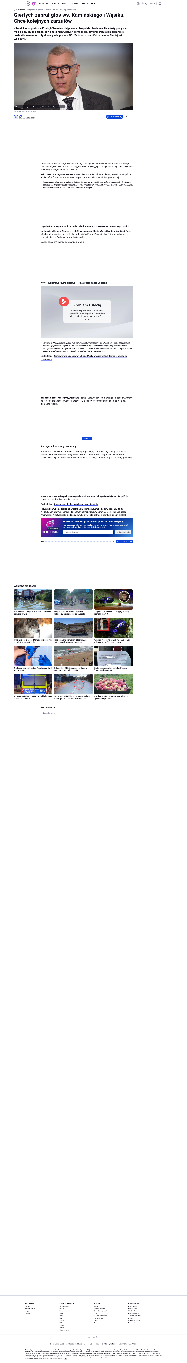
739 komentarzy (115, 117)
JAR (20, 116)
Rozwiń (86, 438)
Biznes (94, 3)
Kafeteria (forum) (30, 1308)
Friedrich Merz (132, 1323)
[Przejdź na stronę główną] (28, 5)
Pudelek (27, 1313)
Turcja (61, 1311)
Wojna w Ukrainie (99, 1318)
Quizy (64, 3)
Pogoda (85, 3)
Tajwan (62, 1320)
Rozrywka (74, 3)
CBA (101, 451)
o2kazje (55, 3)
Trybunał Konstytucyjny (101, 1316)
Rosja (61, 1313)
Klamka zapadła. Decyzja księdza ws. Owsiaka (76, 504)
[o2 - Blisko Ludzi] (35, 4)
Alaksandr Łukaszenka (135, 1316)
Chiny (95, 1313)
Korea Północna (64, 1306)
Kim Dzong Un (132, 1306)
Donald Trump (132, 1308)
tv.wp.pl (27, 1311)
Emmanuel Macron (133, 1313)
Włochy (62, 1316)
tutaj (65, 1358)
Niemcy (62, 1325)
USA (61, 1323)
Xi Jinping (131, 1318)
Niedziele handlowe (99, 1308)
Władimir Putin (132, 1311)
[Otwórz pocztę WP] (138, 3)
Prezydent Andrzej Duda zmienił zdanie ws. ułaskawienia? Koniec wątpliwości (91, 226)
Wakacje (96, 1323)
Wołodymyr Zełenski (134, 1320)
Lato (95, 1320)
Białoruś (62, 1327)
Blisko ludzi (44, 3)
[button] (144, 3)
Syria (61, 1318)
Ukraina (62, 1308)
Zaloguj (152, 3)
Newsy (96, 1306)
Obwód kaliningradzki (100, 1311)
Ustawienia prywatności (127, 1344)
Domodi (27, 1306)
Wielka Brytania (64, 1330)
